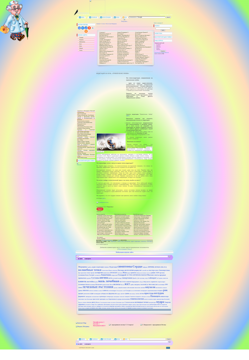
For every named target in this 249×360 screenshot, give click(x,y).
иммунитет (125, 304)
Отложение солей (121, 290)
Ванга (110, 270)
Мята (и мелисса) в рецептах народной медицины (86, 145)
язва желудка (87, 306)
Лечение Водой (105, 223)
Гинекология (121, 38)
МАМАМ (138, 48)
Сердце (137, 266)
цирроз (119, 293)
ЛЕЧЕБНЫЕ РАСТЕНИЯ (97, 287)
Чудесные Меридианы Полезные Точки (86, 155)
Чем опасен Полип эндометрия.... (141, 228)
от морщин (129, 308)
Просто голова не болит (103, 228)
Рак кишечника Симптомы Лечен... (123, 226)
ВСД (165, 267)
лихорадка (88, 296)
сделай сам (145, 270)
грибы (132, 284)
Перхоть (80, 302)
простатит (96, 299)
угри (91, 293)
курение (89, 278)
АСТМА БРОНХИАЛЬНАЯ (137, 275)
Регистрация (106, 17)
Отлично (158, 44)
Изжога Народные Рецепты (121, 234)
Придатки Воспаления (139, 223)
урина (80, 290)
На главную (100, 237)
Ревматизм (120, 58)
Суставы (95, 278)
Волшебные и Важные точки (121, 231)
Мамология (102, 50)
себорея (141, 281)
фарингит (81, 296)
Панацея (155, 296)
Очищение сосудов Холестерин (104, 215)
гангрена (127, 296)
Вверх (83, 339)
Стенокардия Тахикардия (141, 61)
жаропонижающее (152, 290)
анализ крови (164, 306)
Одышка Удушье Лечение (103, 220)
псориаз (160, 290)
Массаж (150, 275)
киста (148, 281)
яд (79, 273)
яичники (134, 308)
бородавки (135, 281)
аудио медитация (135, 241)
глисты (156, 275)
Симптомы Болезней (105, 60)
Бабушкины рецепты (105, 34)
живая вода (164, 296)
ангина (104, 277)
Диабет (135, 278)
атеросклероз (161, 281)
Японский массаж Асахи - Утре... (105, 217)
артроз (130, 304)
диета (93, 302)
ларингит (154, 281)
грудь (128, 273)
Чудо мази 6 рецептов (120, 221)
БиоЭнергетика (103, 35)
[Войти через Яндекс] (89, 27)
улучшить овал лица (95, 308)
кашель (82, 281)
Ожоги (137, 53)
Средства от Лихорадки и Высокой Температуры (86, 111)
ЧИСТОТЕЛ (122, 281)
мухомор (142, 278)
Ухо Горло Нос (139, 63)
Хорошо (158, 45)
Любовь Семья (103, 48)
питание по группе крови (147, 306)
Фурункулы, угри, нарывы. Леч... (141, 221)
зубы (162, 267)
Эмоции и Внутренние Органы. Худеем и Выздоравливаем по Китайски (86, 118)
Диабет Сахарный (140, 41)
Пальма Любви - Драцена (83, 143)
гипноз (119, 241)
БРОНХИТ (113, 273)
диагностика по (157, 306)
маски (89, 302)
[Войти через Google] (92, 27)
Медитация (113, 241)
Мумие (122, 284)
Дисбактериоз (80, 125)
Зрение (92, 273)
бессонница (92, 284)
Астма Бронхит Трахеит (141, 32)
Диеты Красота (139, 42)
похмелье (115, 270)
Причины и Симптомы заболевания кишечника (86, 130)
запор (92, 304)
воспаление (126, 299)
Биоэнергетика (164, 270)
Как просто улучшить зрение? (104, 226)
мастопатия (159, 287)
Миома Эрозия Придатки (106, 51)
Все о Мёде (80, 140)
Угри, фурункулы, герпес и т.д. (125, 63)
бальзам (99, 284)
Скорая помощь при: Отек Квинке (85, 115)
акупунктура (152, 302)
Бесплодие (138, 34)
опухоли (150, 287)
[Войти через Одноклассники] (86, 31)
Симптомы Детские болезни (124, 60)
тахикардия (97, 293)
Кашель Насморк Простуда (124, 45)
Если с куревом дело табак (105, 221)
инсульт (155, 284)
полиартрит (144, 290)
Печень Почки (139, 54)
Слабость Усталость (122, 61)
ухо (138, 278)
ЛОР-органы (160, 273)
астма (142, 293)
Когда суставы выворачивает (104, 231)
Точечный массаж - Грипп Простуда (86, 147)
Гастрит (91, 275)
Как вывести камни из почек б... (105, 218)
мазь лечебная (108, 281)
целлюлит (113, 302)
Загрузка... (124, 21)
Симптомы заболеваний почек (84, 122)
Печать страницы (101, 238)
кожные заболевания (128, 287)
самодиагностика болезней (133, 306)
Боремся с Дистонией (123, 220)
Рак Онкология (103, 58)
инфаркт (145, 267)
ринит (153, 273)
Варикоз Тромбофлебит (123, 35)
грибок (90, 267)
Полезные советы (104, 55)
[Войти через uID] (79, 27)
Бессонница (120, 34)
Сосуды (128, 290)
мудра (160, 301)
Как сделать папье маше (83, 132)
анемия (143, 287)
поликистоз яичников (142, 308)
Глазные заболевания (105, 39)
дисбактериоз (153, 304)
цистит (123, 293)
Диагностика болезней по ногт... (123, 215)
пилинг (109, 302)
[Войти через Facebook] (86, 27)
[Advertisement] (84, 81)
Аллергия (102, 32)
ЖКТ (127, 284)
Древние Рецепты (104, 44)
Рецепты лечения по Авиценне (122, 224)
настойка (91, 282)
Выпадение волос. (81, 124)
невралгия (114, 275)
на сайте (80, 258)
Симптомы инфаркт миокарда (140, 233)
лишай (120, 287)
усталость (88, 304)
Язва (125, 272)
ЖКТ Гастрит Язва (122, 44)
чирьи (137, 304)
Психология (121, 57)
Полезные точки (122, 55)
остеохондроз (112, 290)
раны (96, 281)
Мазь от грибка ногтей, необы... (105, 224)
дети (110, 278)
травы (160, 278)
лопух (146, 278)
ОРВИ (80, 287)
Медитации (138, 50)
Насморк (121, 270)
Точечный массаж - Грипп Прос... (122, 227)
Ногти (111, 284)
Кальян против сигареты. (83, 121)
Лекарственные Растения (106, 47)
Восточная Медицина (111, 23)
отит (107, 299)
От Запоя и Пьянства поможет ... (122, 223)
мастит (146, 299)
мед (144, 282)
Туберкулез (102, 63)
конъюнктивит (95, 296)
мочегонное (137, 290)
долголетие (127, 241)
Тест (96, 304)
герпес (154, 299)
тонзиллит (122, 296)
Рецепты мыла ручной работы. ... (122, 218)
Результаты (157, 52)
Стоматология (129, 302)
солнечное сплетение (146, 241)
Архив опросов (165, 52)
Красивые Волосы (140, 45)
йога (122, 241)
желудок (159, 293)
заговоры (104, 308)
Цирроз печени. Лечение (83, 141)
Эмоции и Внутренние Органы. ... (141, 218)
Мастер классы (121, 50)
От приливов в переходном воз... (105, 230)
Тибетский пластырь (119, 230)
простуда (149, 293)
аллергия (99, 273)
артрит (80, 293)
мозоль (91, 290)
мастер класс (154, 270)
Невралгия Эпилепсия (123, 53)
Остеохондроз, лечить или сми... (105, 233)
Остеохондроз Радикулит (106, 54)
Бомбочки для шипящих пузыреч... (142, 231)
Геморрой (102, 38)
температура (109, 296)
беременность (113, 299)
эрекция (102, 299)
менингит (164, 287)
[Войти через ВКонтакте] (82, 27)
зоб (158, 278)
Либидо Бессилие (122, 47)
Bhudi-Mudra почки (82, 157)
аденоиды (102, 296)
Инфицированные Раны (105, 45)
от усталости (105, 306)
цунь (123, 302)
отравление (83, 273)
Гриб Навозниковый (82, 135)
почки (157, 267)
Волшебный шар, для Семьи (105, 227)
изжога (85, 302)
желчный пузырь (116, 278)
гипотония (81, 299)
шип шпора (132, 293)
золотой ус (144, 284)
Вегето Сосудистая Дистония (142, 35)
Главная (94, 17)
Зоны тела (79, 149)
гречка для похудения (120, 308)
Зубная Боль (139, 44)
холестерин (150, 308)
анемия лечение (110, 308)
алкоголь (165, 278)
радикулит (138, 270)
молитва (150, 299)
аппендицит (116, 296)
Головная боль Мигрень (141, 39)
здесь (104, 198)
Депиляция (118, 302)
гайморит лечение (145, 296)
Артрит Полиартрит (122, 32)
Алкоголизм (105, 270)
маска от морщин (96, 306)
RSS (126, 17)
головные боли (83, 284)
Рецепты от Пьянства (138, 220)
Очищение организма (123, 54)
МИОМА (86, 290)
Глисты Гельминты (122, 39)
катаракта (138, 296)
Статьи (103, 23)
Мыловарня (103, 53)
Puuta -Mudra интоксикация (84, 134)
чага (85, 299)
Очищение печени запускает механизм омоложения (86, 137)
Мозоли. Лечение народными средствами (86, 151)
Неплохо (158, 46)
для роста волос (114, 304)
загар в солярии (85, 308)
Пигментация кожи (144, 304)
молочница (161, 284)
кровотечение (105, 284)
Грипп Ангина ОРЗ (104, 41)
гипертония (127, 278)
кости (132, 290)
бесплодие (89, 299)
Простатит (102, 57)
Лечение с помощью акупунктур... (141, 234)
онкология (137, 287)
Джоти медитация (81, 114)
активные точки (141, 302)
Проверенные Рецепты (141, 55)
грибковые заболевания (103, 304)
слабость (105, 290)
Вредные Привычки (140, 36)
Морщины (82, 267)
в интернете (88, 258)
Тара (119, 240)
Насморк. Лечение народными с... (141, 226)
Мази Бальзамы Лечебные (124, 48)
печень (151, 267)
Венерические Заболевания (106, 36)
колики (100, 290)
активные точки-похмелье (83, 128)
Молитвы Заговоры (122, 51)
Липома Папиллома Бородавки (143, 47)
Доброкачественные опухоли (144, 272)
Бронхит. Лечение (81, 153)
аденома (133, 273)
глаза (88, 273)
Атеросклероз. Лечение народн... (141, 217)
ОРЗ (166, 284)
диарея (134, 304)
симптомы (125, 266)
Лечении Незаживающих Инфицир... (142, 215)
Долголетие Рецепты (105, 42)
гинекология (137, 299)
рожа (120, 304)
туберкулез (104, 293)
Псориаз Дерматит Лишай (142, 57)
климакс (95, 290)
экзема (137, 293)
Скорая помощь (104, 61)
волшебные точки (89, 269)
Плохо (158, 48)
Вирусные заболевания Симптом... (142, 224)
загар (79, 308)
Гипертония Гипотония (141, 38)
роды (120, 299)
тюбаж (123, 306)
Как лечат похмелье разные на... (141, 230)
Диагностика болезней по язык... (141, 227)
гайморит (152, 278)
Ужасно (158, 49)
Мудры (137, 51)
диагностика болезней (163, 299)
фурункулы (113, 293)
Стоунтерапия (103, 302)
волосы (116, 284)
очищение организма (115, 306)
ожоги (129, 282)
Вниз (82, 17)
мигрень (137, 284)
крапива (116, 287)
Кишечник (106, 275)
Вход (117, 17)
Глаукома (132, 296)
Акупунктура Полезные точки (84, 127)
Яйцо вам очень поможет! (105, 234)
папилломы (106, 273)
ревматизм (87, 293)
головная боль (83, 275)
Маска (98, 302)
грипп (127, 293)
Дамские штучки (122, 41)
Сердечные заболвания (141, 58)
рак (165, 290)
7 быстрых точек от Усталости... (122, 228)
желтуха (120, 273)
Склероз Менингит (140, 60)
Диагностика (120, 42)
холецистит (98, 275)
